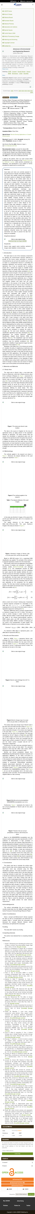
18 (19, 567)
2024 (22, 91)
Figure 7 (14, 805)
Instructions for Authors (10, 27)
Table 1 (16, 457)
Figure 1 (22, 376)
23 (11, 851)
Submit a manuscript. (27, 1)
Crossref (14, 71)
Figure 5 (15, 643)
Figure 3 (22, 525)
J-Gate (20, 73)
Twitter (28, 1205)
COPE (9, 71)
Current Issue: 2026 (9, 33)
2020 (31, 92)
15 (14, 567)
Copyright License (9, 43)
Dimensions (15, 73)
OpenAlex (25, 73)
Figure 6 (16, 767)
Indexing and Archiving (10, 39)
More (3, 75)
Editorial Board (8, 17)
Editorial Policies (9, 24)
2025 (20, 91)
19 (20, 567)
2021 (31, 91)
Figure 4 (16, 638)
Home (8, 11)
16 (15, 567)
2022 (28, 91)
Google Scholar (22, 71)
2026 (12, 91)
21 (18, 632)
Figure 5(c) (29, 726)
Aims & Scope (8, 14)
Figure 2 (5, 456)
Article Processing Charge (11, 36)
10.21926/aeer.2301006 (10, 146)
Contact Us (7, 46)
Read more (5, 69)
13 (18, 344)
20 (22, 567)
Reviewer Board (8, 21)
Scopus (28, 71)
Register (14, 1)
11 (11, 338)
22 (25, 735)
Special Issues (8, 30)
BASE (9, 73)
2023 (25, 91)
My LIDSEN (6, 1201)
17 (17, 567)
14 (6, 381)
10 (28, 332)
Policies (5, 1205)
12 (27, 341)
